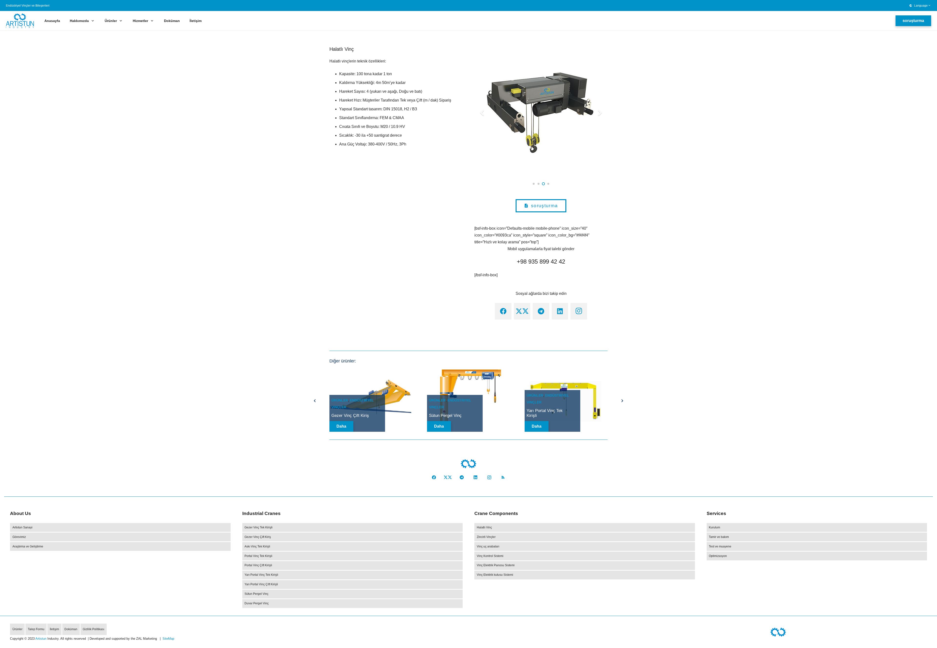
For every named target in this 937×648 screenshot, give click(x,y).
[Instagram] (578, 311)
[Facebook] (503, 311)
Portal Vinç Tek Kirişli (258, 556)
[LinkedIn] (560, 311)
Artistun (40, 638)
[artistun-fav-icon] (468, 463)
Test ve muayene (720, 546)
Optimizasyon (718, 556)
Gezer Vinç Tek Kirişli (258, 527)
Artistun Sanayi (22, 527)
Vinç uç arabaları (488, 546)
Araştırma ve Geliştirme (27, 546)
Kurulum (714, 527)
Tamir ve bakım (719, 537)
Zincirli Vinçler (486, 537)
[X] (522, 311)
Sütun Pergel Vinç (445, 415)
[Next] (622, 401)
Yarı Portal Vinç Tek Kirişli (261, 574)
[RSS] (503, 477)
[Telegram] (541, 311)
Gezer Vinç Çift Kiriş (350, 415)
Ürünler (339, 400)
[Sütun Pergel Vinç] (468, 373)
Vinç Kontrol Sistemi (490, 556)
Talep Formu (36, 629)
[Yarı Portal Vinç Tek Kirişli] (566, 373)
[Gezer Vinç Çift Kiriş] (370, 373)
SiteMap (168, 638)
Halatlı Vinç (484, 527)
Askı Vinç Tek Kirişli (257, 546)
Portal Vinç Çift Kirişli (258, 565)
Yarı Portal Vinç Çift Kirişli (261, 584)
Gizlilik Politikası (93, 629)
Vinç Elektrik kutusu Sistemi (495, 574)
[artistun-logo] (20, 20)
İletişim (54, 629)
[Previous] (315, 401)
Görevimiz (19, 537)
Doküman (70, 629)
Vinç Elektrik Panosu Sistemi (496, 565)
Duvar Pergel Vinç (256, 603)
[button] (920, 6)
